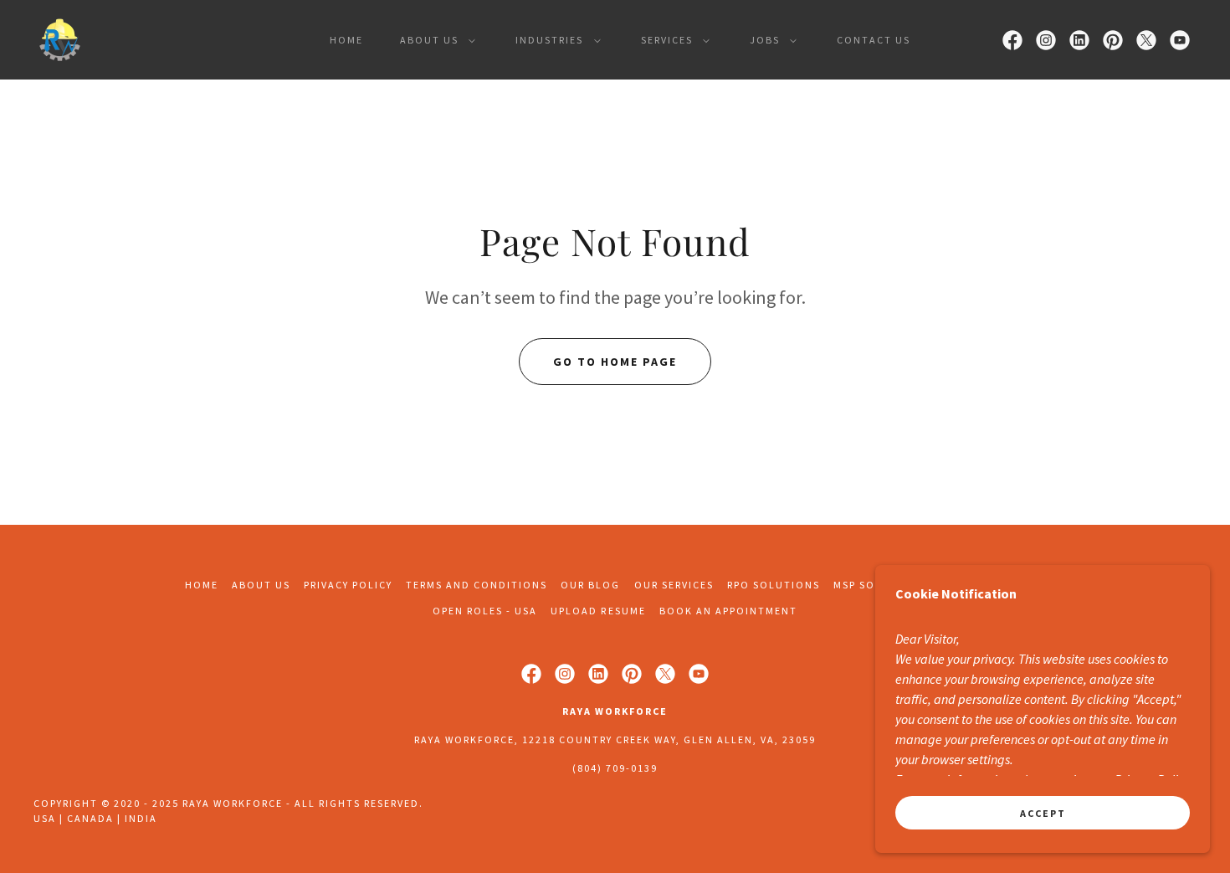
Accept (1043, 813)
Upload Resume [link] (598, 610)
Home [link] (346, 39)
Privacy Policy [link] (348, 584)
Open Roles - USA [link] (485, 610)
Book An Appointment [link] (728, 610)
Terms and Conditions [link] (476, 584)
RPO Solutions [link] (773, 584)
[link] (59, 37)
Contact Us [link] (873, 39)
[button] (434, 40)
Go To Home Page (615, 361)
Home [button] (201, 584)
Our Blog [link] (590, 584)
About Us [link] (261, 584)
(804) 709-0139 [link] (615, 768)
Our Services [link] (674, 584)
